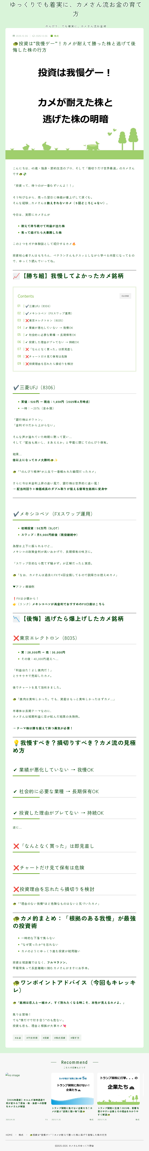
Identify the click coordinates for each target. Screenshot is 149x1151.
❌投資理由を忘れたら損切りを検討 (49, 364)
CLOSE (125, 296)
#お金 (18, 1037)
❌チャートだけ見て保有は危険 (46, 356)
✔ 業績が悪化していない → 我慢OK (49, 328)
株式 (56, 36)
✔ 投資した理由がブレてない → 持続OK (52, 342)
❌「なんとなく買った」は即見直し (49, 349)
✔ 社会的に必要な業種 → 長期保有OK (50, 335)
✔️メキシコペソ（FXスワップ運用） (49, 313)
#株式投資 (59, 1037)
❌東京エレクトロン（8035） (45, 320)
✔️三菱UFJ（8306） (38, 306)
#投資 (46, 1037)
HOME (9, 1134)
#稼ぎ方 (75, 1037)
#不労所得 (32, 1037)
